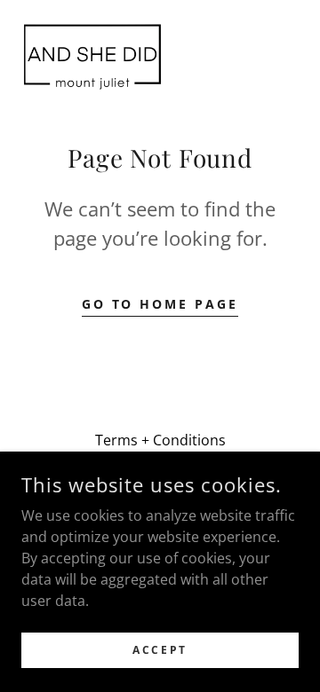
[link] (92, 56)
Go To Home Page (160, 303)
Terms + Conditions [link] (160, 440)
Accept (159, 649)
